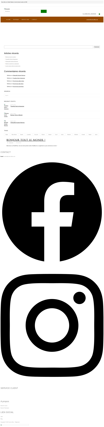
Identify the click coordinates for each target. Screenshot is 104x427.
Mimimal (76, 134)
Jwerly (62, 134)
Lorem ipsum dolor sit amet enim (13, 66)
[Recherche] (44, 11)
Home (50, 35)
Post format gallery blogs (18, 81)
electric (43, 134)
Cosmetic (29, 134)
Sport (96, 134)
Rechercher (6, 44)
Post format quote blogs (18, 86)
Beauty (21, 134)
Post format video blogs (18, 83)
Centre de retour (4, 394)
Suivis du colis (4, 392)
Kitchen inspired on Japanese (12, 63)
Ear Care (36, 134)
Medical (69, 134)
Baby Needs (14, 134)
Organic (83, 134)
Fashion (49, 134)
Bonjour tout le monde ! (11, 56)
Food (56, 134)
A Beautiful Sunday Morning (12, 61)
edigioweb (11, 142)
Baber (7, 134)
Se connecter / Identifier (89, 13)
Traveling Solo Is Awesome (12, 59)
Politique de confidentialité (6, 397)
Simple (90, 134)
